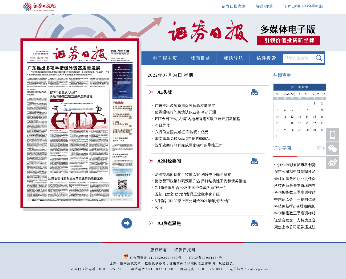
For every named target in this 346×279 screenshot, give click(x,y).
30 (322, 130)
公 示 (159, 207)
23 (322, 123)
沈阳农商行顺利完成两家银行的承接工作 (189, 145)
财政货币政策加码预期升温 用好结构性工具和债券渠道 (200, 181)
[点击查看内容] (79, 33)
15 (314, 116)
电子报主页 (165, 58)
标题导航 (233, 58)
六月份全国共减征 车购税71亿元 (182, 132)
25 (284, 130)
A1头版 (164, 92)
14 (307, 116)
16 (322, 116)
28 (307, 130)
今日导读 (162, 125)
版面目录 (200, 58)
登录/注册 (264, 6)
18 (284, 123)
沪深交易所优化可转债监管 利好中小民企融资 (193, 174)
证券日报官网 (234, 6)
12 (292, 116)
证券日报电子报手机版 (303, 6)
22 (314, 123)
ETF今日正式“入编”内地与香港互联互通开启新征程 (197, 119)
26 (292, 130)
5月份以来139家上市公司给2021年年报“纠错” (192, 201)
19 (292, 123)
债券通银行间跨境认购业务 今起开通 (185, 112)
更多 (321, 148)
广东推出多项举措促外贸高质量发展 (185, 106)
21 (307, 123)
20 (299, 123)
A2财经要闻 (169, 160)
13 (299, 116)
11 (284, 116)
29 (314, 130)
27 (299, 130)
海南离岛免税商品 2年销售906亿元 (183, 139)
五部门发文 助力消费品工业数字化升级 (187, 194)
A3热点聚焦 (169, 223)
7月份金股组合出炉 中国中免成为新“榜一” (190, 188)
